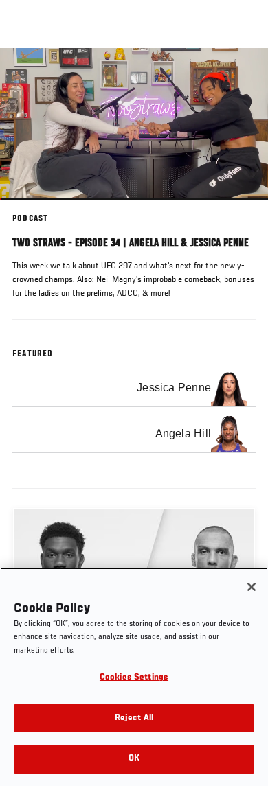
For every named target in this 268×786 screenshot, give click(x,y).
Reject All (134, 718)
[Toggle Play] (29, 209)
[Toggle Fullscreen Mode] (240, 209)
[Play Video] (134, 124)
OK (134, 758)
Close (243, 74)
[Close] (251, 587)
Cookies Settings (134, 677)
